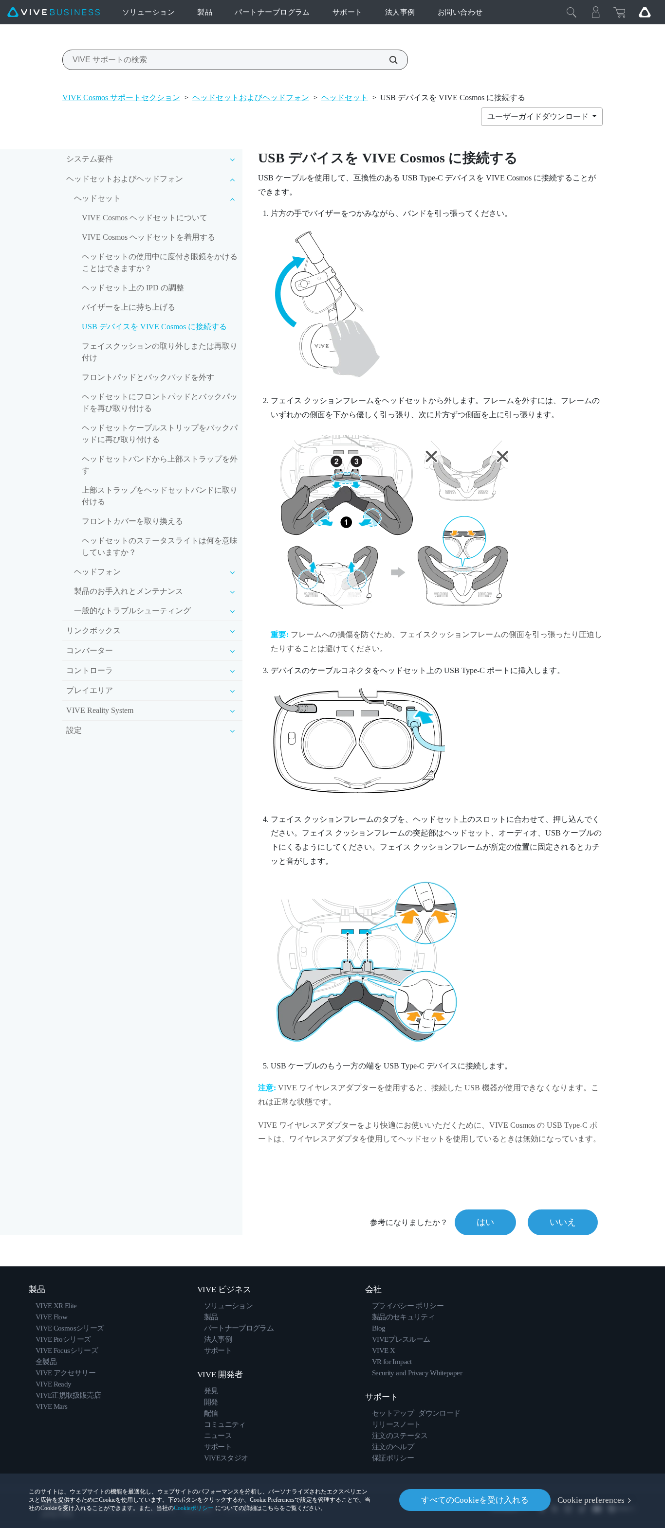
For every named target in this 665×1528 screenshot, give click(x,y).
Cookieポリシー (194, 1508)
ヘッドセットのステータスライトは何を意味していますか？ (160, 546)
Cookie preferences (591, 1500)
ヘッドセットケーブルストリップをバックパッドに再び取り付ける (160, 434)
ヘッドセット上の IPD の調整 (133, 288)
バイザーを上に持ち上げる (128, 307)
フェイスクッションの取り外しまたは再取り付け (160, 352)
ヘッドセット (344, 97)
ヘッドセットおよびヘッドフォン (250, 97)
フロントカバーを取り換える (132, 521)
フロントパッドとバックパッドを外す (148, 377)
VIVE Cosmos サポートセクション (121, 97)
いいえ (563, 1222)
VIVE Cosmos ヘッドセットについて (144, 217)
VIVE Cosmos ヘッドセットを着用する (148, 237)
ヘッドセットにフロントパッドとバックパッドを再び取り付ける (160, 402)
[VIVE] (53, 12)
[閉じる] (571, 12)
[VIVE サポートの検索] (388, 60)
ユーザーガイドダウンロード (539, 116)
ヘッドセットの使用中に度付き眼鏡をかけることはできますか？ (160, 262)
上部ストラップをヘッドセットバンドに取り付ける (160, 496)
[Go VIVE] (644, 12)
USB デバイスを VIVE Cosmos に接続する (154, 326)
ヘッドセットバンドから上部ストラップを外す (160, 465)
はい (485, 1222)
